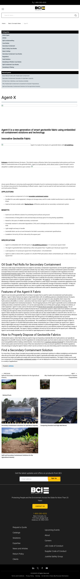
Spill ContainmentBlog (8, 40)
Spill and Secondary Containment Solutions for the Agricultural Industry (21, 86)
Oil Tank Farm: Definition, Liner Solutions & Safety (15, 81)
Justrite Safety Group (54, 556)
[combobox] (40, 15)
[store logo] (40, 8)
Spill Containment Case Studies (10, 64)
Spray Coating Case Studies (9, 48)
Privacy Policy (30, 576)
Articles (11, 366)
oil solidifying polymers (39, 245)
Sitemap (37, 576)
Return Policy (18, 554)
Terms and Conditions (18, 576)
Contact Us (40, 506)
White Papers (5, 35)
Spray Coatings (6, 51)
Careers (48, 540)
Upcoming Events (52, 530)
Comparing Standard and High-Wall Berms (53, 425)
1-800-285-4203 (40, 2)
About (47, 535)
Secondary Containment (8, 46)
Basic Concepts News (14, 23)
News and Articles (20, 548)
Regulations (5, 56)
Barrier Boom (29, 204)
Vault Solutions (6, 59)
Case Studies (5, 43)
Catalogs (16, 532)
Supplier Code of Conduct (55, 551)
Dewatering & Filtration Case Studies (11, 62)
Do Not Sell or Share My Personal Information (55, 576)
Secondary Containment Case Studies (12, 54)
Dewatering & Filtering (8, 67)
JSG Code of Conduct (54, 546)
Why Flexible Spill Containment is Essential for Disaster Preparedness (20, 83)
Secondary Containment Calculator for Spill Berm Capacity (20, 425)
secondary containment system (38, 196)
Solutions (16, 538)
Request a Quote (20, 527)
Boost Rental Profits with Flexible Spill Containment (15, 75)
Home (3, 23)
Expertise (16, 543)
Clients (15, 559)
